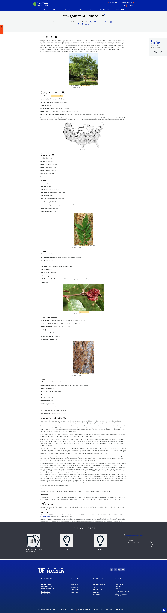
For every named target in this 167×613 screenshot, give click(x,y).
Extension (96, 595)
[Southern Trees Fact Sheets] (33, 540)
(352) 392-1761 (46, 594)
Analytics (109, 610)
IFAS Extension (114, 2)
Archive (72, 610)
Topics (79, 9)
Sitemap (62, 610)
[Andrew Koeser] (133, 535)
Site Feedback (45, 592)
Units (91, 9)
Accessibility (75, 589)
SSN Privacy (119, 610)
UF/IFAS (96, 587)
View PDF (158, 52)
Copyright (74, 592)
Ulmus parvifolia (86, 85)
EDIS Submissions (121, 589)
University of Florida (126, 2)
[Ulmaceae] (100, 540)
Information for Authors (120, 585)
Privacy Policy (97, 610)
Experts (67, 9)
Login (131, 5)
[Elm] (66, 540)
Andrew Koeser (104, 22)
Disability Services (84, 610)
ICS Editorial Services (122, 591)
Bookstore (74, 587)
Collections (104, 9)
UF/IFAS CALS (97, 589)
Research (96, 592)
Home (44, 9)
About (55, 9)
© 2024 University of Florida (47, 610)
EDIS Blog (74, 584)
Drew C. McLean (83, 24)
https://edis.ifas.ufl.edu (45, 516)
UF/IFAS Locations (99, 584)
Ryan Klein (94, 22)
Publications (120, 9)
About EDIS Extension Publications (122, 595)
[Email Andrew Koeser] (111, 22)
